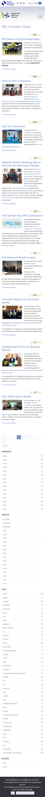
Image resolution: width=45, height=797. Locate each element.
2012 (23, 509)
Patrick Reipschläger (33, 44)
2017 (23, 490)
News (5, 446)
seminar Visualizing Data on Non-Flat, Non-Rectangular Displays (32, 174)
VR (23, 745)
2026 (23, 456)
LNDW (23, 696)
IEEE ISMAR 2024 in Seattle (16, 396)
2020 (23, 479)
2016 (23, 494)
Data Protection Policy (25, 793)
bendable (23, 605)
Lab (23, 692)
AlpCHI (23, 597)
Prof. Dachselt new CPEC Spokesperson (22, 215)
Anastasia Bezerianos (19, 188)
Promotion (23, 722)
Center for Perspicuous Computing (32, 227)
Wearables (23, 749)
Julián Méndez (17, 101)
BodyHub (23, 609)
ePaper (23, 635)
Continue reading (9, 69)
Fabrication (23, 647)
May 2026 (6, 527)
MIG (23, 700)
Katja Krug (35, 99)
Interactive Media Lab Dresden (11, 16)
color (23, 620)
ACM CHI (35, 85)
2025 (23, 460)
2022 (23, 471)
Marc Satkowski (31, 101)
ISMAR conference (30, 404)
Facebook (17, 3)
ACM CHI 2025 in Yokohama (16, 80)
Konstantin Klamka (8, 198)
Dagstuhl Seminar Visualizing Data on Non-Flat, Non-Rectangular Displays (21, 164)
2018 (23, 486)
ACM (23, 594)
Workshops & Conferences (23, 753)
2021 (23, 475)
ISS (23, 681)
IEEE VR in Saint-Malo (13, 126)
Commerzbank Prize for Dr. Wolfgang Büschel (21, 348)
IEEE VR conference (30, 131)
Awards (23, 601)
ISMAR (23, 677)
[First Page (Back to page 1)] (4, 437)
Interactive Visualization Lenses (23, 673)
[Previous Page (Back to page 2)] (7, 437)
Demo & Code (23, 628)
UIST (23, 734)
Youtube (21, 3)
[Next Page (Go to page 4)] (38, 437)
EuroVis (23, 639)
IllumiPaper (23, 666)
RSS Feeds (24, 3)
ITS (23, 684)
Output (23, 711)
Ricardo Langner (19, 195)
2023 (23, 467)
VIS (23, 737)
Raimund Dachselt (30, 186)
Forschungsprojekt (23, 650)
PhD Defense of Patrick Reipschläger (21, 39)
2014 (23, 501)
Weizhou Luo (6, 101)
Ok (13, 793)
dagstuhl (23, 624)
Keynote (23, 688)
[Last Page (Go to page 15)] (4, 441)
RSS (4, 763)
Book (23, 613)
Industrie (23, 669)
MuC (23, 707)
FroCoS (23, 654)
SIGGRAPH (23, 730)
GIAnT (23, 658)
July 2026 (6, 519)
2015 (23, 498)
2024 (23, 463)
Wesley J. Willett (27, 190)
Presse (23, 719)
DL (23, 632)
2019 (23, 482)
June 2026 (6, 523)
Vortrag (23, 741)
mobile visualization (23, 703)
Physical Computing (23, 715)
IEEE (23, 662)
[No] (42, 787)
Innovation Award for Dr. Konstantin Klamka (20, 301)
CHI (23, 616)
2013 (23, 505)
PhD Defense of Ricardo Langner (19, 257)
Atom (5, 767)
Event (23, 643)
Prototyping (23, 726)
